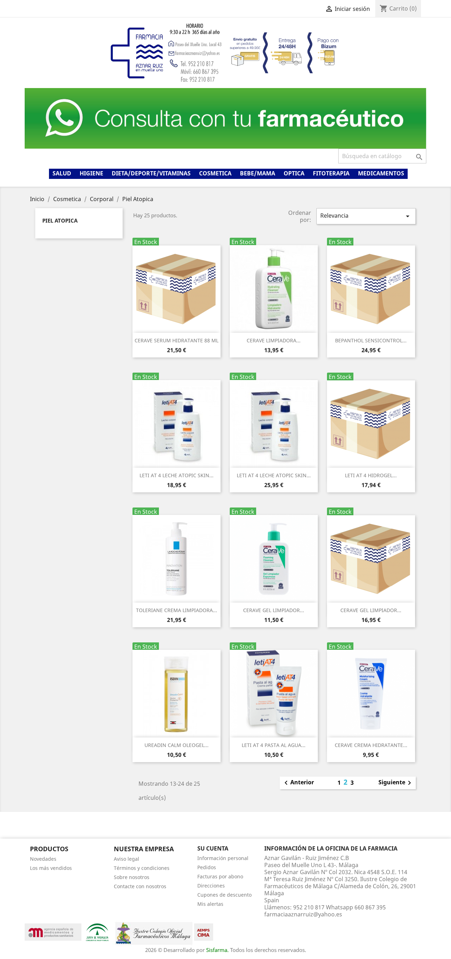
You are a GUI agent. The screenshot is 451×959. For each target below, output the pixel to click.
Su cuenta (212, 848)
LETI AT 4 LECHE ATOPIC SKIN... (177, 475)
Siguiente (396, 783)
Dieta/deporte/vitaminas (151, 173)
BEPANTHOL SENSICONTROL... (371, 340)
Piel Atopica (60, 220)
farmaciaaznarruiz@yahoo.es (303, 914)
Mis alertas (210, 904)
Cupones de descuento (224, 894)
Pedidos (206, 867)
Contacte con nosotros (140, 886)
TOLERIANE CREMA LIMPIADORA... (176, 610)
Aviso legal (126, 858)
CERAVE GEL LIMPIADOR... (273, 610)
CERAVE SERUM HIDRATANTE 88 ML (176, 340)
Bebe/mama (257, 173)
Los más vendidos (51, 868)
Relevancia (366, 216)
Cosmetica (215, 173)
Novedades (43, 858)
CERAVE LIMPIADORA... (274, 340)
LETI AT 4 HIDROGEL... (371, 475)
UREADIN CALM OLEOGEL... (176, 745)
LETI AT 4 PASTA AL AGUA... (273, 745)
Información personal (222, 858)
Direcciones (211, 885)
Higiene (91, 173)
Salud (61, 173)
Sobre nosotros (131, 877)
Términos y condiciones (141, 868)
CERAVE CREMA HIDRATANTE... (371, 745)
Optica (294, 173)
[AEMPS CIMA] (203, 931)
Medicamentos (381, 173)
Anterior (298, 783)
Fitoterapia (331, 173)
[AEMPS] (53, 931)
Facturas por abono (220, 876)
